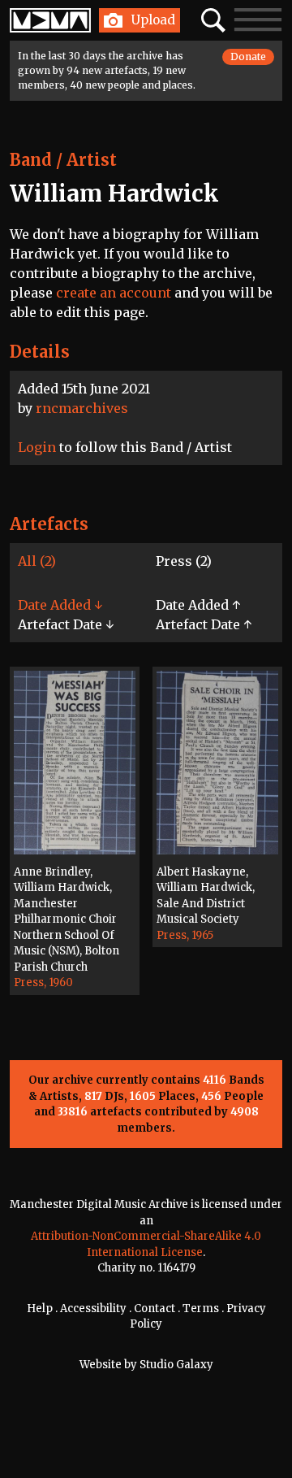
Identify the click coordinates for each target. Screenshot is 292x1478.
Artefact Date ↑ (203, 624)
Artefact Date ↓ (66, 624)
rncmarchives (82, 408)
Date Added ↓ (60, 605)
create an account (113, 293)
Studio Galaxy (176, 1364)
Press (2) (184, 561)
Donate (248, 56)
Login (37, 447)
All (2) (37, 561)
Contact (154, 1308)
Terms (200, 1308)
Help (40, 1308)
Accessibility (93, 1308)
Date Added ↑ (198, 605)
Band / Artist (63, 160)
